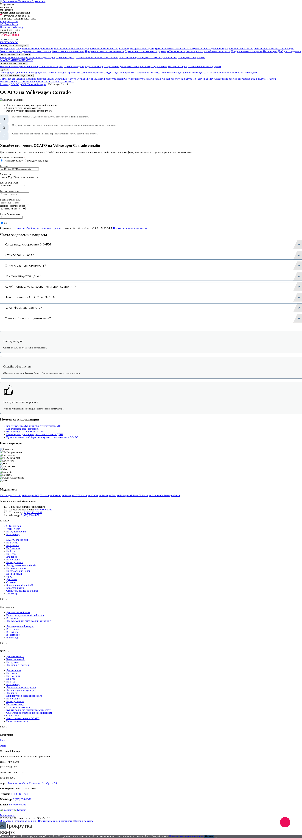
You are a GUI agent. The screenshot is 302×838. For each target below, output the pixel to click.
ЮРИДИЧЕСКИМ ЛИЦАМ (13, 45)
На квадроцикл (14, 562)
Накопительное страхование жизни (19, 66)
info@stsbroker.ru (9, 24)
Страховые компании (87, 57)
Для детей (109, 72)
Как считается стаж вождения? (22, 428)
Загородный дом (45, 78)
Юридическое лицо (37, 160)
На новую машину (16, 568)
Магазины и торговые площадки (71, 48)
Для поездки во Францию (20, 626)
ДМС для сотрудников (289, 51)
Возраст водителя (9, 191)
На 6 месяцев (13, 548)
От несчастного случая (51, 66)
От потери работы (140, 66)
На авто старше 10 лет (18, 571)
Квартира (31, 78)
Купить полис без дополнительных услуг (28, 710)
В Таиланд (12, 637)
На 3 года (11, 554)
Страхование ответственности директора (147, 51)
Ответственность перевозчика (68, 51)
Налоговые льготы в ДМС (244, 72)
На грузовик (13, 662)
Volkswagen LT (70, 495)
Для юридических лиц (18, 665)
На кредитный (14, 573)
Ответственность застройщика (277, 48)
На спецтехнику (15, 704)
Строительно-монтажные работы (243, 48)
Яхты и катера (268, 78)
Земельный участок (65, 78)
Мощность (5, 174)
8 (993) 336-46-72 (30, 515)
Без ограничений (15, 588)
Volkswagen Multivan (128, 495)
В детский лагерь (94, 66)
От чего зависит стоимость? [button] (25, 265)
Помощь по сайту (83, 821)
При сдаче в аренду (203, 78)
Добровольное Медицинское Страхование (39, 72)
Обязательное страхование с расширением (29, 712)
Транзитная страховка (18, 707)
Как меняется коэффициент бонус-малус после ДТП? (34, 426)
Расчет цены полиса (17, 721)
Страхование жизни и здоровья (204, 66)
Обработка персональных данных (18, 821)
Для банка (11, 579)
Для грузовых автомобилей (21, 565)
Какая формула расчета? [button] (23, 307)
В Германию (13, 634)
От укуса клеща (159, 66)
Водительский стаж (10, 199)
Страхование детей (74, 66)
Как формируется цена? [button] (23, 276)
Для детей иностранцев (190, 72)
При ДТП (11, 576)
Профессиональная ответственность (104, 51)
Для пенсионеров (168, 72)
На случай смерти (177, 66)
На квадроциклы (15, 701)
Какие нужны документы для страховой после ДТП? (34, 434)
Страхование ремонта (225, 78)
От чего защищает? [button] (19, 255)
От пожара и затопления (137, 78)
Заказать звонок (10, 35)
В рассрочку (13, 534)
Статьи (201, 57)
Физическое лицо (13, 160)
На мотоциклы (14, 698)
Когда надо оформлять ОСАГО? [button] (28, 244)
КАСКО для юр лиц (17, 539)
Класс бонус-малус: (10, 214)
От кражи (156, 78)
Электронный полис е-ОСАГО (22, 718)
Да (5, 222)
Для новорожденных (92, 72)
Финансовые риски (219, 51)
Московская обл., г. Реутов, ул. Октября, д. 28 (32, 783)
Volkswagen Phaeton (50, 495)
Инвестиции (270, 51)
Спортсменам (111, 66)
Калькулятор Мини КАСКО (21, 585)
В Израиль (12, 632)
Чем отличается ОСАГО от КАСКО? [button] (30, 297)
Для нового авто (15, 656)
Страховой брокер (65, 57)
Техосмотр (11, 593)
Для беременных (71, 72)
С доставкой (13, 715)
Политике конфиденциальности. (186, 836)
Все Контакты (7, 815)
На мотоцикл (13, 559)
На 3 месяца (12, 545)
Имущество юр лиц (10, 48)
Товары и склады (122, 48)
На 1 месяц (12, 542)
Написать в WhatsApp (11, 27)
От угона (11, 582)
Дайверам (124, 66)
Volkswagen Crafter (88, 495)
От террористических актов (177, 78)
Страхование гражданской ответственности (100, 78)
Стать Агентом (9, 40)
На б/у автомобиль (16, 531)
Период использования (12, 205)
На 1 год (10, 551)
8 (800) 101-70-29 (9, 21)
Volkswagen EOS (30, 495)
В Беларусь (12, 618)
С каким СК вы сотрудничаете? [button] (28, 318)
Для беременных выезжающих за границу (28, 621)
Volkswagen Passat (170, 495)
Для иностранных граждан (20, 690)
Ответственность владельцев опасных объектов (25, 51)
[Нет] (215, 837)
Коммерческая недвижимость (37, 48)
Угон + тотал (13, 528)
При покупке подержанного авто (24, 695)
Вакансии (5, 57)
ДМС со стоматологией (216, 72)
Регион (4, 166)
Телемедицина (8, 72)
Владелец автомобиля (12, 157)
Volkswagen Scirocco (150, 495)
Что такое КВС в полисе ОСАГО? (24, 431)
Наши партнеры (19, 57)
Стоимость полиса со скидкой (22, 590)
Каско (3, 740)
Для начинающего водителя (21, 687)
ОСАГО (13, 42)
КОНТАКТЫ (25, 60)
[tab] (151, 244)
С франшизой (13, 526)
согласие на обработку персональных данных (37, 228)
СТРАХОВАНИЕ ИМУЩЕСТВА (16, 76)
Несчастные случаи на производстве (189, 51)
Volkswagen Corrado (10, 495)
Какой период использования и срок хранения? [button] (40, 286)
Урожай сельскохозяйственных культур (176, 48)
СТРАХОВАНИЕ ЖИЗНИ (13, 63)
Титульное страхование (12, 78)
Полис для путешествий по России (25, 615)
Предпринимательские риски (247, 51)
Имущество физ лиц (249, 78)
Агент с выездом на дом (42, 57)
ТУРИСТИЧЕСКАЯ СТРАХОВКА (55, 81)
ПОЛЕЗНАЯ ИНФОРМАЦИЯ (15, 54)
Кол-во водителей (9, 182)
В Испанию (12, 629)
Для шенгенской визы (18, 612)
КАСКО (4, 42)
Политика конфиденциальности (130, 228)
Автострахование (108, 57)
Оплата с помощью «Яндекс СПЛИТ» (139, 57)
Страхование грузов (143, 48)
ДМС (3, 69)
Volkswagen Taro (107, 495)
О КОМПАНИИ (9, 60)
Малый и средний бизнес (210, 48)
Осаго (3, 745)
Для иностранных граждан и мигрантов (136, 72)
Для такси (11, 556)
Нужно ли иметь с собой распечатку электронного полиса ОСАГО (42, 437)
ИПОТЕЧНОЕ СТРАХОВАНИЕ (17, 81)
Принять (209, 836)
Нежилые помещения (101, 48)
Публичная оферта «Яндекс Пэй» (178, 57)
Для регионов (13, 670)
